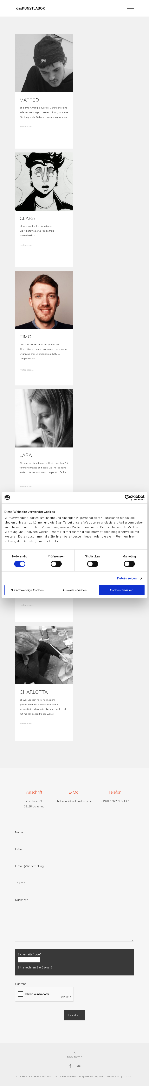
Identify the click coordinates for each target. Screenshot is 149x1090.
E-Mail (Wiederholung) (30, 866)
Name (19, 832)
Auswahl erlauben (74, 590)
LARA (26, 455)
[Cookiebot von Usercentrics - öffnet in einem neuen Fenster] (128, 497)
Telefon (20, 883)
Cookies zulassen (121, 590)
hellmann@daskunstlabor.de (74, 801)
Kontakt (127, 1076)
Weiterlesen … (27, 126)
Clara (27, 218)
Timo (25, 337)
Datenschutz (113, 1076)
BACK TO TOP (74, 1057)
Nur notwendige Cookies (27, 590)
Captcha (21, 984)
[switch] (56, 564)
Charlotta (34, 692)
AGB (101, 1076)
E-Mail (19, 849)
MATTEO (29, 100)
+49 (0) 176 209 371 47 (115, 801)
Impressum (90, 1076)
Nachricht (21, 900)
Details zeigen (127, 578)
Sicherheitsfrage (29, 954)
